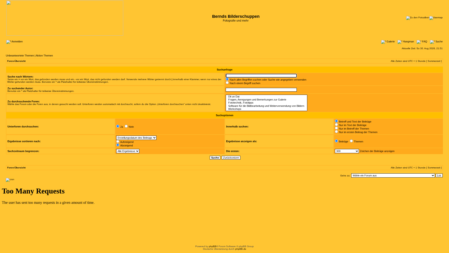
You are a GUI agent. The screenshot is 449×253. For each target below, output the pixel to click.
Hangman (408, 41)
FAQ (424, 41)
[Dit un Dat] (266, 96)
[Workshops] (266, 109)
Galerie (390, 41)
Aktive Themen (44, 55)
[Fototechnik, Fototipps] (266, 102)
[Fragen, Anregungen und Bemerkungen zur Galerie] (266, 99)
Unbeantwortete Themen (20, 55)
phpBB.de (240, 249)
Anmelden (17, 41)
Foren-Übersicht (16, 61)
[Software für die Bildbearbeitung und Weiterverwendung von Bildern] (266, 106)
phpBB (212, 246)
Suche (439, 41)
